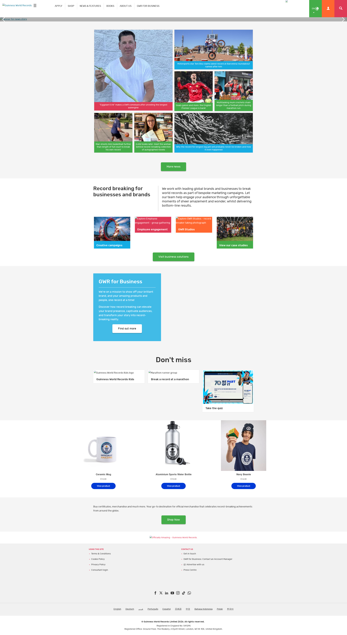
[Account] (328, 8)
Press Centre (190, 570)
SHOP (71, 6)
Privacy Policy (98, 564)
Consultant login (99, 570)
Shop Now (173, 519)
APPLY (58, 6)
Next (343, 19)
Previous (4, 19)
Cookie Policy (98, 559)
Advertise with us (195, 564)
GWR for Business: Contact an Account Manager (208, 559)
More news (173, 166)
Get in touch (190, 554)
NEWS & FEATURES (90, 6)
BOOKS (110, 6)
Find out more (127, 328)
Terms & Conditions (101, 554)
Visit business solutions (173, 256)
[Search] (340, 8)
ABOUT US (125, 6)
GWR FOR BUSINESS (148, 6)
